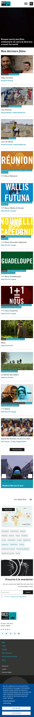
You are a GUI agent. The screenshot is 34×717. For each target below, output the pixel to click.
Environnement (5, 371)
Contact (4, 669)
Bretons (11, 536)
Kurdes (19, 540)
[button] (4, 476)
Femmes (11, 106)
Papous (21, 544)
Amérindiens (14, 531)
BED (3, 642)
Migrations (29, 170)
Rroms (18, 553)
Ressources (5, 666)
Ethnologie (4, 170)
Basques (23, 531)
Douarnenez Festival (9, 656)
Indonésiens (11, 540)
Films (4, 646)
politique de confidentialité (18, 596)
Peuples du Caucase (8, 553)
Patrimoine (21, 339)
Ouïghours (5, 544)
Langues (16, 170)
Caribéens (24, 536)
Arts (10, 74)
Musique (14, 339)
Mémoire (22, 170)
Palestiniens (14, 544)
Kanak (18, 536)
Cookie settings (7, 703)
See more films (17, 449)
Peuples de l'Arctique (8, 549)
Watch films (8, 509)
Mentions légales (7, 672)
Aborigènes (5, 531)
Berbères (4, 536)
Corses (4, 540)
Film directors (7, 653)
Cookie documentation (9, 701)
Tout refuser (16, 708)
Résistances (15, 74)
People (4, 649)
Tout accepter (16, 713)
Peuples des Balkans (22, 549)
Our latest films (20, 499)
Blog (3, 660)
